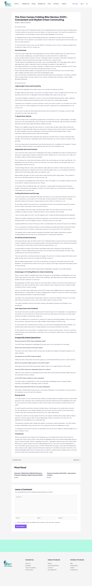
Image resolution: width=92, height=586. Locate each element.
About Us (28, 563)
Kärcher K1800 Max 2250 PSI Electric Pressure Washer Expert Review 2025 (28, 474)
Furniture (50, 567)
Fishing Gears (74, 565)
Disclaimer (28, 565)
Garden (72, 567)
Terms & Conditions (30, 567)
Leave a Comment (25, 22)
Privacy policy (29, 569)
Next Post (76, 460)
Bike (71, 563)
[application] (19, 3)
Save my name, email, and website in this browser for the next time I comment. (38, 522)
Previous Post (16, 460)
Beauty (50, 563)
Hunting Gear (74, 569)
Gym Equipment (52, 569)
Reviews (17, 22)
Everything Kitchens (53, 565)
